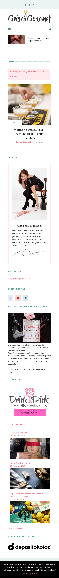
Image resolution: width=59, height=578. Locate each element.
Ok (23, 574)
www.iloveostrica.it (16, 528)
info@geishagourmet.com (19, 278)
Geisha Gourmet (23, 142)
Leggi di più (31, 574)
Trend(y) (15, 122)
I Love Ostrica (16, 424)
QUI (27, 369)
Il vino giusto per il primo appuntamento (38, 39)
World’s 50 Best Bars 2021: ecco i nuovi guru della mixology (29, 134)
